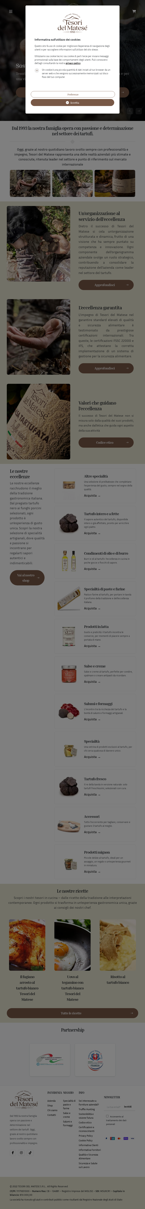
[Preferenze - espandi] (37, 70)
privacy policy (73, 63)
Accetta (74, 102)
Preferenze (72, 94)
